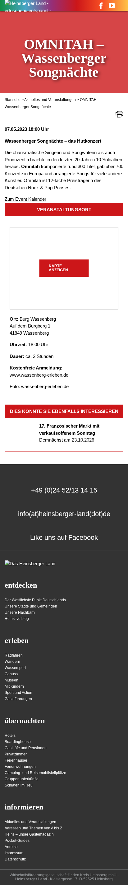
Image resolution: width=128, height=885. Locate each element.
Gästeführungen (18, 699)
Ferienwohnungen (20, 766)
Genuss (11, 674)
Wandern (12, 661)
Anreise (11, 847)
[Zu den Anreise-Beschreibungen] (30, 563)
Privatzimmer (16, 754)
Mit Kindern (14, 686)
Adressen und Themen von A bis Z (33, 828)
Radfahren (14, 655)
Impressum (14, 853)
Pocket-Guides (17, 840)
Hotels (10, 735)
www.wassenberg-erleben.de (39, 375)
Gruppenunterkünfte (22, 779)
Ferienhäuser (16, 760)
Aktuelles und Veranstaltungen (50, 100)
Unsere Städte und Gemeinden (31, 606)
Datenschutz (15, 859)
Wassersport (15, 668)
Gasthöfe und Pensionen (26, 748)
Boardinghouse (18, 742)
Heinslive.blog (17, 619)
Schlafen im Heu (19, 785)
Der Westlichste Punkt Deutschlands (35, 600)
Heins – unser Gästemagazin (29, 834)
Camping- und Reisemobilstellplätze (35, 773)
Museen (11, 680)
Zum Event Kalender (25, 199)
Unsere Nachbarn (20, 612)
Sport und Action (18, 692)
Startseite (13, 100)
